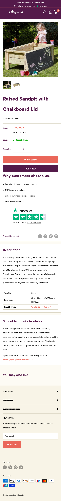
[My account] (50, 12)
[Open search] (44, 12)
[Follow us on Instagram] (16, 467)
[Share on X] (51, 236)
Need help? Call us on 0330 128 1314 (30, 2)
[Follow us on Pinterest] (21, 467)
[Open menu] (4, 12)
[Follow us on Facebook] (5, 467)
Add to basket (30, 159)
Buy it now (31, 168)
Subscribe (11, 444)
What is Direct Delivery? (41, 307)
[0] (56, 12)
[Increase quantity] (31, 149)
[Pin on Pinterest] (45, 236)
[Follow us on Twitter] (10, 467)
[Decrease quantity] (16, 149)
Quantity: (7, 149)
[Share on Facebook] (40, 236)
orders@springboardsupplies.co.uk (18, 360)
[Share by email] (56, 236)
